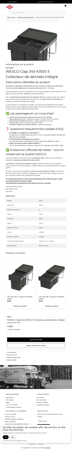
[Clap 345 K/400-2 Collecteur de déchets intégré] (51, 277)
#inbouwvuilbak (17, 183)
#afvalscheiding (33, 179)
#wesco (35, 183)
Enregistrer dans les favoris (36, 345)
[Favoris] (61, 6)
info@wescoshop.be (15, 407)
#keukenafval (28, 183)
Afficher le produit (20, 306)
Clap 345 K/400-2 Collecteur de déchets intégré (51, 298)
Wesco (9, 317)
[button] (49, 315)
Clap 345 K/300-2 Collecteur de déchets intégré (20, 298)
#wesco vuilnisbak (44, 183)
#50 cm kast (23, 179)
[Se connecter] (58, 6)
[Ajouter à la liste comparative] (53, 315)
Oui (5, 437)
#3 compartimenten (12, 179)
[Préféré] (32, 263)
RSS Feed (40, 444)
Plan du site (32, 444)
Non (12, 437)
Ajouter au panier (36, 339)
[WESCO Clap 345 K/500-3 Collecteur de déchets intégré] (36, 39)
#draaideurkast (17, 181)
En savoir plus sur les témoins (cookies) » (15, 441)
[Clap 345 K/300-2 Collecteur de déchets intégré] (20, 277)
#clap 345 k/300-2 (44, 179)
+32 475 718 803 (13, 405)
